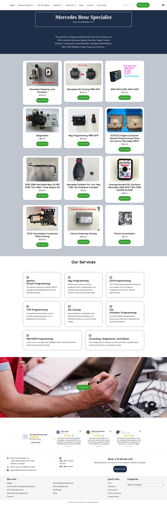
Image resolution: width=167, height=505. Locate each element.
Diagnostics (42, 135)
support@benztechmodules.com (23, 470)
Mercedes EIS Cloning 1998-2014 (83, 89)
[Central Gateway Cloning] (83, 218)
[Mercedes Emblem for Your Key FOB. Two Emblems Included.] (83, 169)
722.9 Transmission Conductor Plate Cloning (42, 235)
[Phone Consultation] (125, 218)
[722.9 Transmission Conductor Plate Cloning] (42, 218)
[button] (143, 439)
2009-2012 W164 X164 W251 (124, 89)
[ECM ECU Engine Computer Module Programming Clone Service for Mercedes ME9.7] (125, 120)
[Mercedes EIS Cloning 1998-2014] (83, 74)
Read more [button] (68, 446)
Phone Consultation (124, 233)
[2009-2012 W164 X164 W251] (125, 74)
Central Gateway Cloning (83, 233)
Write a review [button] (35, 442)
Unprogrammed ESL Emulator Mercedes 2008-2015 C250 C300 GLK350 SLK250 (124, 187)
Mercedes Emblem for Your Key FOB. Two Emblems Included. (83, 186)
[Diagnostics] (42, 120)
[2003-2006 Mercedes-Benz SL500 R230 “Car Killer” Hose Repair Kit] (42, 169)
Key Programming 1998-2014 (83, 135)
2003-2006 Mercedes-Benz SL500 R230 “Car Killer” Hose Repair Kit (42, 186)
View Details (42, 100)
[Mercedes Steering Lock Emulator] (42, 74)
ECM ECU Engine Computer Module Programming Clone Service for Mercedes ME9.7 (124, 138)
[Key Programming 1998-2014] (83, 120)
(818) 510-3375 (29, 467)
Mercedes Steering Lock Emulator (42, 90)
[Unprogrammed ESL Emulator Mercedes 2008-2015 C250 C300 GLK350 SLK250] (125, 169)
